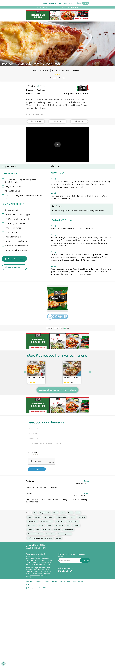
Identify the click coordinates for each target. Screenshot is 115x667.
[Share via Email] (68, 328)
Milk (68, 525)
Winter (73, 517)
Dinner (55, 513)
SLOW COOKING (42, 7)
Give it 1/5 (53, 75)
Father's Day (48, 517)
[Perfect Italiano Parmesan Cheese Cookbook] (57, 19)
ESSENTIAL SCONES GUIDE (69, 7)
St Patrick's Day (62, 517)
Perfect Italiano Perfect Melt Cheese (40, 538)
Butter (41, 525)
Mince (70, 513)
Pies (63, 513)
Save (80, 121)
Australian (41, 90)
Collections (52, 3)
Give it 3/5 (57, 75)
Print (58, 121)
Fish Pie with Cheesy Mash (36, 378)
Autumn (38, 517)
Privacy (54, 581)
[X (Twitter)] (61, 328)
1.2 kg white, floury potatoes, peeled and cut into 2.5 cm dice (24, 180)
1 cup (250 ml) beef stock (16, 241)
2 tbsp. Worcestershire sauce (18, 246)
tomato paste (68, 530)
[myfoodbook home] (33, 5)
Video (68, 581)
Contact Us (38, 581)
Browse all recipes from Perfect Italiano (57, 390)
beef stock (31, 525)
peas (37, 530)
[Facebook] (49, 328)
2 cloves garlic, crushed (15, 223)
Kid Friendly (60, 521)
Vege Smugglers (46, 521)
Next (89, 372)
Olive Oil (76, 525)
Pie (35, 513)
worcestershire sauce (35, 534)
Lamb (78, 513)
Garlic (49, 525)
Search (42, 6)
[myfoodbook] (36, 549)
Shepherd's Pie (45, 513)
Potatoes (57, 530)
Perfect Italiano (81, 93)
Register (85, 3)
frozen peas (50, 534)
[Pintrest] (56, 328)
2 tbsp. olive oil (11, 210)
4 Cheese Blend (72, 521)
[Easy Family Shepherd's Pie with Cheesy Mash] (57, 65)
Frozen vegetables (64, 534)
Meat (29, 517)
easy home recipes (36, 575)
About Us (29, 581)
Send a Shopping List (16, 259)
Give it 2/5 (55, 75)
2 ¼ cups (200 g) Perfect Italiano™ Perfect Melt (24, 196)
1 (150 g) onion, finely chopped (18, 214)
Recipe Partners (68, 3)
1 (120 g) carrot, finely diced (17, 219)
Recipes (44, 3)
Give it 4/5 (59, 75)
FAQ (61, 581)
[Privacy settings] (3, 664)
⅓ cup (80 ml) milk (13, 191)
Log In (79, 3)
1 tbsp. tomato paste (14, 237)
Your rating (33, 452)
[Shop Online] (57, 317)
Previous (25, 372)
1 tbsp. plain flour (12, 232)
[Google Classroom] (64, 328)
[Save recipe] (43, 363)
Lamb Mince (59, 525)
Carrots (58, 538)
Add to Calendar (14, 267)
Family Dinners (32, 521)
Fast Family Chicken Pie (71, 378)
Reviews (37, 121)
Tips (59, 3)
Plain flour (46, 530)
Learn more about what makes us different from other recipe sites (38, 571)
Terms (47, 581)
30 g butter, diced (13, 186)
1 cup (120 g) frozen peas (16, 250)
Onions (30, 530)
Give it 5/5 (61, 75)
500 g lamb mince (13, 228)
